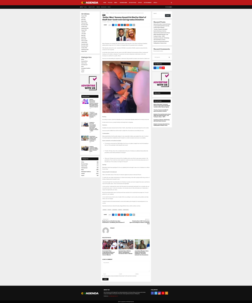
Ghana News (115, 209)
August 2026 (84, 15)
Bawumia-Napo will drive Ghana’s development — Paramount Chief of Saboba (125, 252)
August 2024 (84, 51)
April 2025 (83, 37)
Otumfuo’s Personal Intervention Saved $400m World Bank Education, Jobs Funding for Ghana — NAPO (93, 126)
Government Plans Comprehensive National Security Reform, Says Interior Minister (108, 252)
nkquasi (104, 21)
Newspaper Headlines (85, 68)
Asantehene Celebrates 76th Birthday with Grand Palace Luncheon (93, 139)
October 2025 (84, 26)
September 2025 (84, 28)
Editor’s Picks (132, 2)
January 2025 (84, 42)
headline (120, 209)
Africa (155, 2)
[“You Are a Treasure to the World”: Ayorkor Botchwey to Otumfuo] (84, 114)
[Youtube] (163, 293)
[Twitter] (155, 293)
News (115, 2)
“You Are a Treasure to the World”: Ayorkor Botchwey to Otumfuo (93, 115)
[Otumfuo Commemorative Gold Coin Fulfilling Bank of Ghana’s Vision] (84, 148)
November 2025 (84, 24)
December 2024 (84, 44)
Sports (140, 2)
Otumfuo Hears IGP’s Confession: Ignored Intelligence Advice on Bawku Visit (140, 222)
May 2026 (83, 17)
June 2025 (83, 33)
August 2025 (84, 30)
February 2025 (84, 40)
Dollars (109, 209)
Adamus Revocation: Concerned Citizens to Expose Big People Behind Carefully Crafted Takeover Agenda (93, 103)
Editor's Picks (84, 62)
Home (104, 2)
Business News (123, 2)
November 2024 (84, 46)
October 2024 (84, 47)
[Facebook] (152, 293)
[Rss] (166, 293)
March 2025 (83, 38)
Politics (110, 2)
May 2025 (83, 35)
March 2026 (83, 21)
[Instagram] (159, 293)
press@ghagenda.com (113, 296)
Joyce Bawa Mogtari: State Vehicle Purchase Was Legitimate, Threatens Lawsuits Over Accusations (141, 252)
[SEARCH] (169, 57)
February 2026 (84, 23)
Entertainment (148, 2)
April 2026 (83, 19)
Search (155, 13)
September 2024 (84, 49)
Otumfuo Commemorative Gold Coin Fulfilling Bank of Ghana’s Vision (93, 149)
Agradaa (104, 209)
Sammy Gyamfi (125, 209)
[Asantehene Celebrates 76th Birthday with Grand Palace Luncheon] (84, 138)
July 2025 (83, 31)
